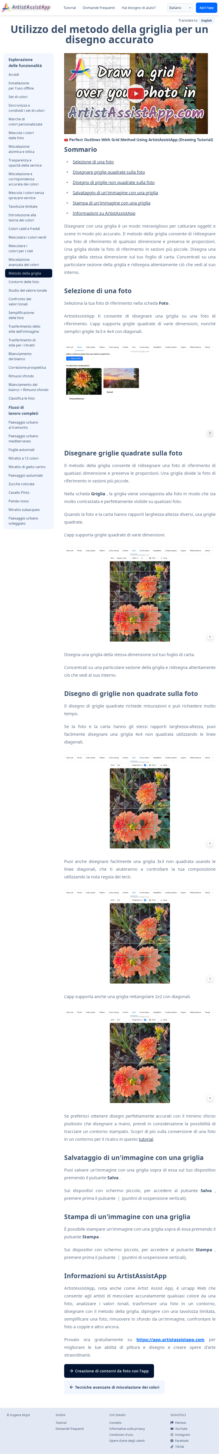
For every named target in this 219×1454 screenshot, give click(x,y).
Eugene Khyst (20, 1415)
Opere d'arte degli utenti (127, 1441)
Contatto (115, 1423)
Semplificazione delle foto (21, 315)
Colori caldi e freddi (24, 228)
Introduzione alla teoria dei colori (22, 217)
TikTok (179, 1447)
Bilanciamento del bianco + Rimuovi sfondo (29, 387)
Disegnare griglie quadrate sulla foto (109, 172)
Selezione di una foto (93, 162)
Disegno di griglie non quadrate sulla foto (114, 182)
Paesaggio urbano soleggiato (23, 521)
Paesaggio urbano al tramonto (23, 425)
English (206, 20)
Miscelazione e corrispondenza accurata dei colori (23, 179)
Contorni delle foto (24, 281)
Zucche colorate (21, 484)
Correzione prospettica (27, 367)
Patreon (180, 1423)
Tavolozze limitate (23, 206)
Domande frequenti (99, 7)
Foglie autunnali (21, 449)
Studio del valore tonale (28, 290)
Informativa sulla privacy (127, 1429)
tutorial (146, 1139)
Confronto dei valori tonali (20, 301)
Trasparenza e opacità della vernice (25, 163)
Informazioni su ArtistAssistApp (104, 213)
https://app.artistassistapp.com (170, 1339)
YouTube (181, 1429)
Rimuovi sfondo (21, 376)
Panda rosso (19, 501)
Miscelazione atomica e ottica (21, 149)
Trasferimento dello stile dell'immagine (24, 329)
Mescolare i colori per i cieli (21, 248)
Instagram (182, 1435)
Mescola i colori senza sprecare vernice (26, 195)
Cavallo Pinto (19, 492)
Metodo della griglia (25, 273)
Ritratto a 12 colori (23, 458)
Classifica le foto (22, 398)
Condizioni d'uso (121, 1435)
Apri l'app (207, 8)
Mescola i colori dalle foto (21, 135)
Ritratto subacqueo (24, 509)
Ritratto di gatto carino (27, 466)
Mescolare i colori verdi (27, 237)
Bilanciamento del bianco (20, 356)
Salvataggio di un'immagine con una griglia (115, 193)
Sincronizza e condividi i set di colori (26, 108)
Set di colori (18, 96)
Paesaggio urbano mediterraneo (23, 438)
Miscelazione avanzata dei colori (24, 262)
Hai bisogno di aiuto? (139, 7)
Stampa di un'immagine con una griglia (111, 203)
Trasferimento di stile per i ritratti (22, 343)
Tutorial (70, 7)
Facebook (181, 1441)
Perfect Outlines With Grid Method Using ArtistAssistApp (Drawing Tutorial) (141, 139)
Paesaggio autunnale (26, 475)
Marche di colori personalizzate (25, 122)
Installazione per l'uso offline (21, 86)
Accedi (14, 74)
